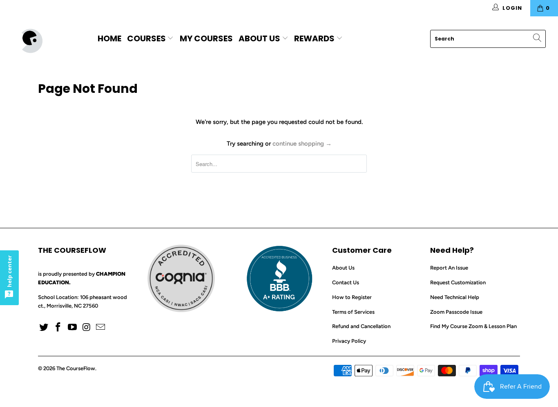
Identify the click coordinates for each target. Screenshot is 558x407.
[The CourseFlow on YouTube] (72, 327)
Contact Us (345, 282)
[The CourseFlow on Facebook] (58, 327)
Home (109, 38)
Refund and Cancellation (361, 326)
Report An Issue (449, 268)
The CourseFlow (75, 368)
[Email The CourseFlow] (101, 327)
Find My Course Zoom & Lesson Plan (473, 326)
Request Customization (458, 282)
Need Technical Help (454, 297)
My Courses (206, 38)
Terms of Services (353, 312)
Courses (147, 38)
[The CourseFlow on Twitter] (44, 327)
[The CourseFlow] (48, 40)
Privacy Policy (349, 341)
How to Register (352, 297)
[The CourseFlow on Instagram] (86, 327)
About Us (259, 38)
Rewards (315, 38)
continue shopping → (302, 143)
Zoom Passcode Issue (456, 312)
